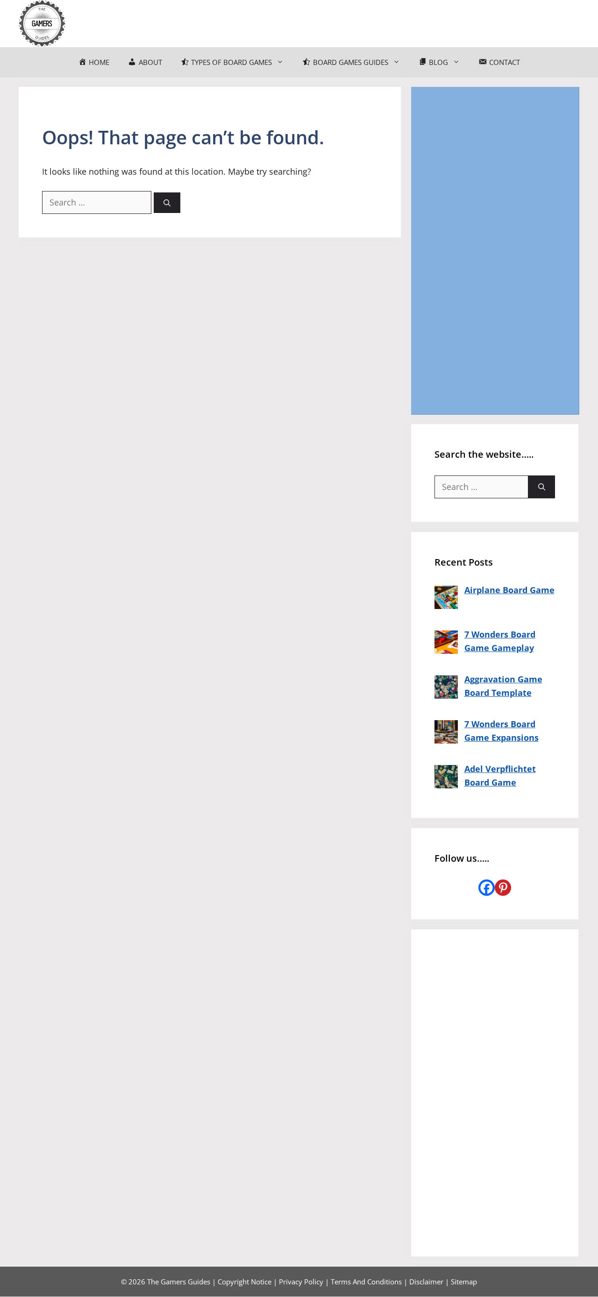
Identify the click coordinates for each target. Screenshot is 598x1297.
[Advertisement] (494, 250)
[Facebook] (486, 887)
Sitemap (464, 1281)
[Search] (167, 202)
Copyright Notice (244, 1281)
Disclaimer (426, 1281)
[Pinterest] (503, 887)
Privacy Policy (301, 1281)
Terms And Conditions (366, 1281)
